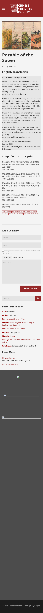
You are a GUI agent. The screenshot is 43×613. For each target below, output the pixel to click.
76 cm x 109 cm (19, 319)
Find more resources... (10, 365)
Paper (12, 336)
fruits (21, 214)
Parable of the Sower (16, 329)
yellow (37, 214)
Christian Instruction (10, 358)
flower (16, 214)
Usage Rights (35, 606)
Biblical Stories (7, 211)
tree (32, 214)
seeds (28, 214)
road (25, 214)
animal (11, 214)
